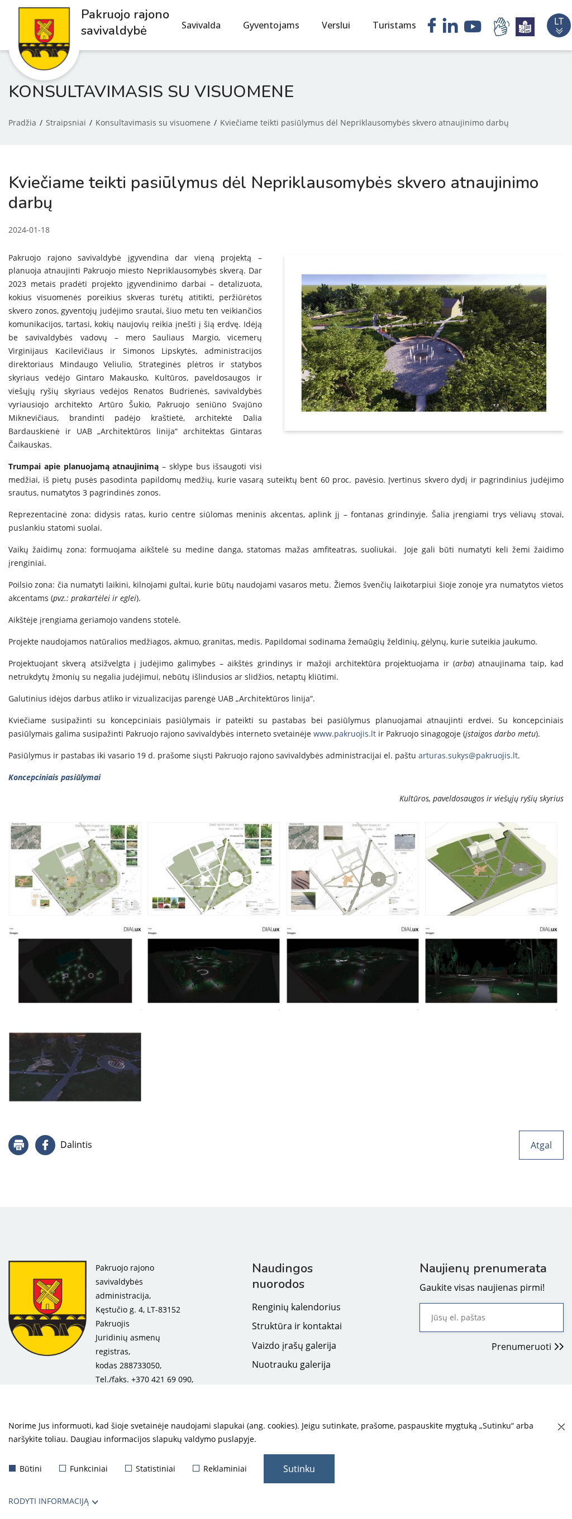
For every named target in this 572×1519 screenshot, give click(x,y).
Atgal (541, 1145)
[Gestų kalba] (503, 26)
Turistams (394, 25)
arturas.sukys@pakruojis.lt (468, 755)
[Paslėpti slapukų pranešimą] (560, 1427)
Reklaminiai (225, 1468)
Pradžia (22, 122)
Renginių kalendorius (296, 1307)
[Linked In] (450, 27)
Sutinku (299, 1469)
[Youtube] (473, 28)
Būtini (31, 1468)
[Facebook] (431, 27)
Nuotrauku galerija (291, 1364)
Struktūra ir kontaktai (297, 1326)
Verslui (336, 25)
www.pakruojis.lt (344, 733)
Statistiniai (155, 1468)
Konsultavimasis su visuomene (153, 122)
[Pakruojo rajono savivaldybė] (47, 1337)
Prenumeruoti (521, 1346)
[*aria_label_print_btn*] (18, 1145)
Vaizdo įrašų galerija (294, 1345)
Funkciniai (89, 1468)
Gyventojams (271, 25)
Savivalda (201, 25)
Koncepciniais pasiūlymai (54, 777)
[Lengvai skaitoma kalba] (525, 26)
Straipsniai (66, 122)
